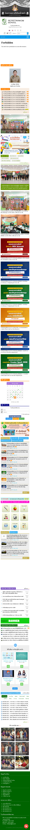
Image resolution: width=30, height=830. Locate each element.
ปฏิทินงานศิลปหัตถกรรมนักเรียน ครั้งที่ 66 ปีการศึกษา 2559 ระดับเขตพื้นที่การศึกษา (12, 592)
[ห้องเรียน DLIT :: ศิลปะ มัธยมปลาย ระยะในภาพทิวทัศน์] (1, 717)
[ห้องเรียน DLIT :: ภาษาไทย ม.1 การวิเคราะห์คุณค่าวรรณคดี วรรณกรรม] (1, 701)
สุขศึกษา (15, 514)
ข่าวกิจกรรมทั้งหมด (24, 163)
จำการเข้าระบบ (26, 414)
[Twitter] (7, 33)
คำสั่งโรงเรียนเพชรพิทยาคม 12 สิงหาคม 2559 (12, 615)
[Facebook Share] (5, 33)
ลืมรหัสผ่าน (15, 419)
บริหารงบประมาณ (14, 158)
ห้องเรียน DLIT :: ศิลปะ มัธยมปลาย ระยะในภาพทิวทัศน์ (14, 717)
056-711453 (11, 821)
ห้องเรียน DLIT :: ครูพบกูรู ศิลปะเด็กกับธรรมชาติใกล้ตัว (14, 715)
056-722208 (10, 822)
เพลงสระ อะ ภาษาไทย (21, 661)
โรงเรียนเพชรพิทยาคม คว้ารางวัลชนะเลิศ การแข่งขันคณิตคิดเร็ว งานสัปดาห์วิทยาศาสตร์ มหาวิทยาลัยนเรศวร (14, 328)
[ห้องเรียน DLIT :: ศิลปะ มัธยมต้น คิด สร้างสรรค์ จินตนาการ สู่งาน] (1, 719)
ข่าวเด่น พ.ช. (5, 89)
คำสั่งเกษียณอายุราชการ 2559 (9, 607)
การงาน (6, 523)
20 (17, 395)
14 (19, 393)
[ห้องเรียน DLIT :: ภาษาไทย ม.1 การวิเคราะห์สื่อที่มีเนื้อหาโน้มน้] (1, 705)
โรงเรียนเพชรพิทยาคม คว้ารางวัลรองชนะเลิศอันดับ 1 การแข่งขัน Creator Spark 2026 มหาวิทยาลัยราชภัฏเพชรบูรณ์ (14, 374)
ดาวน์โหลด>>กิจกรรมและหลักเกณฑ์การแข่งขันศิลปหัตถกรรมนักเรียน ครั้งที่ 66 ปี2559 (13, 611)
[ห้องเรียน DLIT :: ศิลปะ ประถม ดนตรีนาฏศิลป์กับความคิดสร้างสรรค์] (1, 709)
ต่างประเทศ (15, 523)
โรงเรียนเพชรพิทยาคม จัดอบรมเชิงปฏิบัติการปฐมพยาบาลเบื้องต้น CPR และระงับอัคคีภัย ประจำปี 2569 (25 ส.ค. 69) (15, 185)
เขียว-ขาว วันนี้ (5, 156)
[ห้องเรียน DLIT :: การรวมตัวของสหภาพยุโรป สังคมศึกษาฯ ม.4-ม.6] (1, 713)
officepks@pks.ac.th (11, 824)
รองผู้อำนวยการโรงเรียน (15, 86)
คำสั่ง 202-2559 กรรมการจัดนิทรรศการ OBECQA (13, 604)
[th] (9, 30)
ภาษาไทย (6, 506)
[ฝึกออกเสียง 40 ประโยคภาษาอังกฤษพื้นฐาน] (8, 673)
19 (15, 395)
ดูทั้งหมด (25, 112)
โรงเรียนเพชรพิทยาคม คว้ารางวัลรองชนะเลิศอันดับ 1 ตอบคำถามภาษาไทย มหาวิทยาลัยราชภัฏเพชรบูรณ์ (14, 351)
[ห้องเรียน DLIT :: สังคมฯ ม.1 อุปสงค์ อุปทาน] (1, 711)
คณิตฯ (15, 506)
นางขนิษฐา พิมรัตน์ (15, 84)
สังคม (6, 514)
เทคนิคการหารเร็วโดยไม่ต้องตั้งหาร (22, 679)
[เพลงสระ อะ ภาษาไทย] (22, 656)
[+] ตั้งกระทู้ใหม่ (26, 693)
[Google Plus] (10, 33)
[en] (12, 30)
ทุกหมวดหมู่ (4, 696)
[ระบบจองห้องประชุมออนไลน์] (15, 145)
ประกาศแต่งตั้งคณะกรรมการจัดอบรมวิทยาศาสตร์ (13, 596)
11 (12, 393)
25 (12, 397)
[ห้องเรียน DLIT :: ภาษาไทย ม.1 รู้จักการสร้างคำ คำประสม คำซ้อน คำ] (1, 707)
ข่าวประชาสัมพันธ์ (16, 160)
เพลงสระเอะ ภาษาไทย (8, 661)
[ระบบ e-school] (15, 432)
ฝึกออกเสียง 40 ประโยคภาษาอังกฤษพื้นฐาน (8, 679)
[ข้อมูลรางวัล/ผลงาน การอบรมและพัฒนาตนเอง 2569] (15, 151)
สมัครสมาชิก (9, 419)
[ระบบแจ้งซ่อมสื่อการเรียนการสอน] (15, 138)
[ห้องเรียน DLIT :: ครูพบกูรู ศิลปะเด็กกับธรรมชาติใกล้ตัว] (1, 715)
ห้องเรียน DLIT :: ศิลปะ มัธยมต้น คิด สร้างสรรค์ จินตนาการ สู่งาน (16, 719)
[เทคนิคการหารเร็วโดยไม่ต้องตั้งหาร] (22, 673)
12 (15, 393)
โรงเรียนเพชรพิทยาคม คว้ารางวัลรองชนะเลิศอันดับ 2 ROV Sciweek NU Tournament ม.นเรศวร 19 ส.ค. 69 (15, 258)
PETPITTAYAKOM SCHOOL (16, 21)
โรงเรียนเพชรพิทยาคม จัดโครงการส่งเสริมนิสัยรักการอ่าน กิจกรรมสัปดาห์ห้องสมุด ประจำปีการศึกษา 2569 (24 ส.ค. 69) (14, 211)
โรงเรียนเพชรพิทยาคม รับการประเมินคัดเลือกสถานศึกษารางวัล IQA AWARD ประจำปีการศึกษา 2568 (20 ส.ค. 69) (15, 234)
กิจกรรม (24, 523)
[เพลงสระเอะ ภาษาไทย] (8, 656)
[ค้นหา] (27, 33)
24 (10, 397)
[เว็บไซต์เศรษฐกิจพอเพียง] (15, 423)
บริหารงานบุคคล (5, 158)
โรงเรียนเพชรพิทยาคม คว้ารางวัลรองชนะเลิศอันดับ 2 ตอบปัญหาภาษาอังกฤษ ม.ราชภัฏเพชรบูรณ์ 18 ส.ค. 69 (14, 281)
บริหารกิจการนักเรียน (6, 160)
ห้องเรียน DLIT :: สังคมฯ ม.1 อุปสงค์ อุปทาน (12, 711)
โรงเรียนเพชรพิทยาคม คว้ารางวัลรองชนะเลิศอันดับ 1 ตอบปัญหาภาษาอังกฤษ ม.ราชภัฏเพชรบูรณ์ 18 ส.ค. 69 (14, 305)
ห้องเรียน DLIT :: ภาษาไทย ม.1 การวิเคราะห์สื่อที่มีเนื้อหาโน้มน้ (16, 705)
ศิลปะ (24, 514)
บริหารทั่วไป (20, 156)
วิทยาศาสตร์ (24, 506)
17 (10, 395)
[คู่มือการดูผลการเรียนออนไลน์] (15, 498)
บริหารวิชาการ (13, 156)
